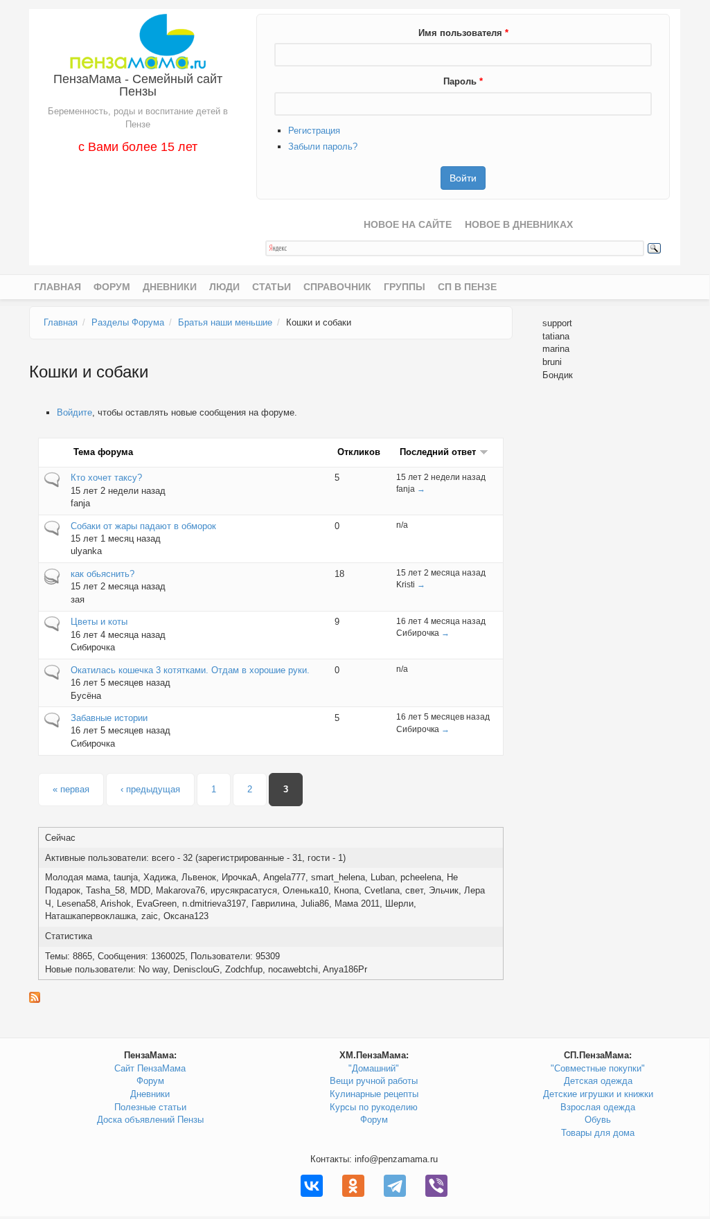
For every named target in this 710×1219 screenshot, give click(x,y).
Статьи (271, 286)
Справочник (337, 286)
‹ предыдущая (150, 789)
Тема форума (103, 452)
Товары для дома (597, 1133)
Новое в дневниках (519, 224)
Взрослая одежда (597, 1107)
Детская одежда (598, 1081)
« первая (71, 789)
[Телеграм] (395, 1186)
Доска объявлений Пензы (150, 1119)
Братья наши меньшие (225, 322)
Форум (112, 286)
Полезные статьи (150, 1107)
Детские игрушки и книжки (598, 1094)
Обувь (598, 1119)
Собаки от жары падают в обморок (143, 526)
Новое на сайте (408, 224)
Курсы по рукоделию (374, 1107)
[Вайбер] (436, 1186)
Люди (224, 286)
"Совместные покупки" (598, 1068)
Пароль (463, 81)
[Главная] (137, 40)
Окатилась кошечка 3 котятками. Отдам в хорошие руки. (190, 670)
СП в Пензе (467, 286)
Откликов (358, 452)
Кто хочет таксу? (106, 477)
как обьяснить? (102, 574)
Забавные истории (109, 718)
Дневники (170, 286)
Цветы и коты (99, 621)
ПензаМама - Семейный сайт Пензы (137, 85)
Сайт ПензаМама (150, 1068)
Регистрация (314, 130)
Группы (404, 286)
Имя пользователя (463, 33)
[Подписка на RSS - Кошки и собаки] (271, 997)
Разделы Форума (127, 322)
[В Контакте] (312, 1186)
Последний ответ (438, 452)
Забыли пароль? (322, 146)
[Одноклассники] (353, 1186)
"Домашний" (373, 1068)
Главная (57, 286)
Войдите (74, 412)
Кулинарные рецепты (374, 1094)
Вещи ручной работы (374, 1081)
